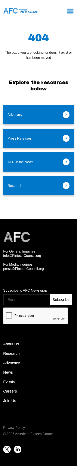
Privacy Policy (14, 427)
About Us (11, 344)
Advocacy (11, 363)
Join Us (9, 401)
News (8, 372)
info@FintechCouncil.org (22, 255)
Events (9, 382)
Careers (10, 391)
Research (11, 353)
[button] (70, 10)
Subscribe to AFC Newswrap (25, 290)
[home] (20, 10)
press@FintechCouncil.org (23, 268)
